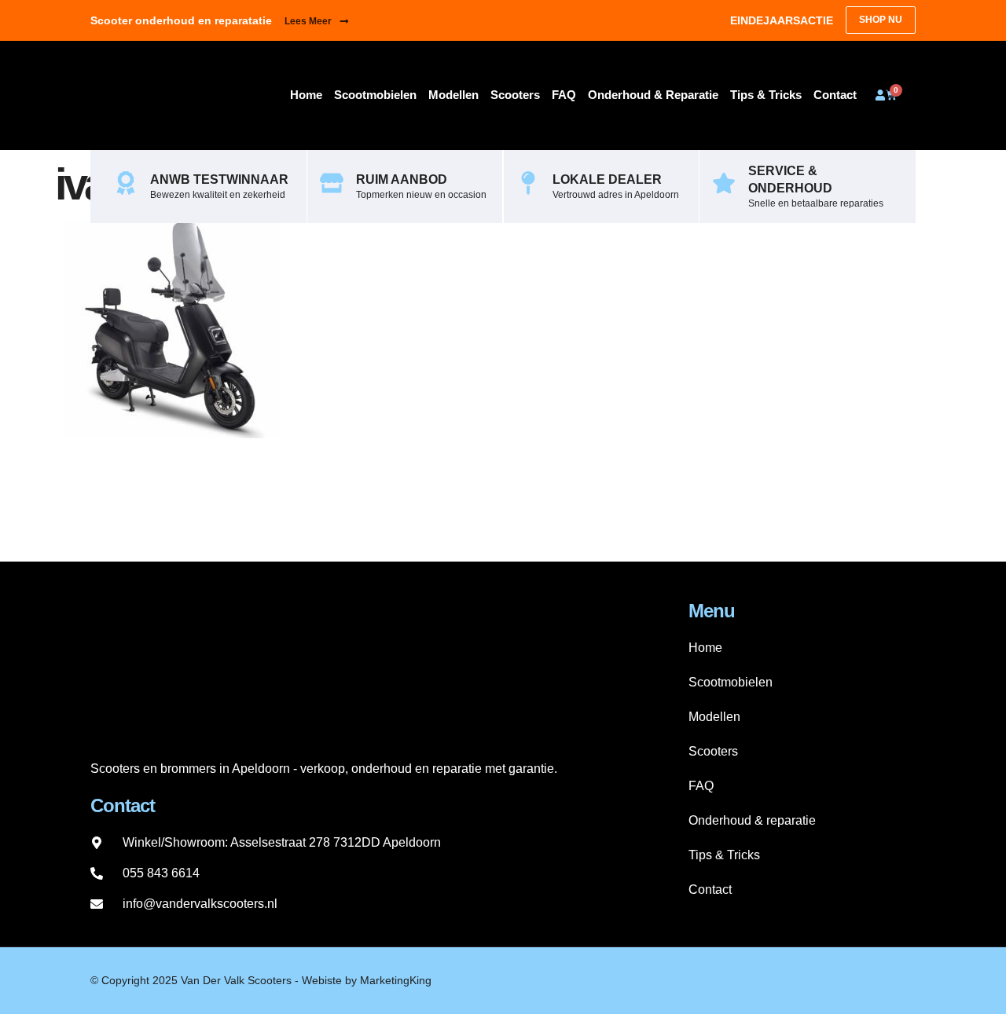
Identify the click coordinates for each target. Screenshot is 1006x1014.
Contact (835, 94)
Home (306, 94)
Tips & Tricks (766, 94)
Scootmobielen (375, 94)
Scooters (515, 94)
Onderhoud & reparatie (653, 94)
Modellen (453, 94)
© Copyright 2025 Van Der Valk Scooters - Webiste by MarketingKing (260, 980)
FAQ (564, 94)
